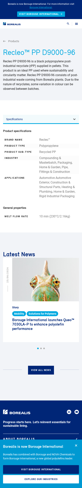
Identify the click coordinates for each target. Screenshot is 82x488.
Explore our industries (41, 479)
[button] (38, 348)
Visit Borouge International (41, 469)
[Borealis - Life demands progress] (12, 24)
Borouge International (41, 7)
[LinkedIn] (69, 413)
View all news (41, 370)
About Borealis (19, 439)
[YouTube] (76, 413)
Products (13, 41)
